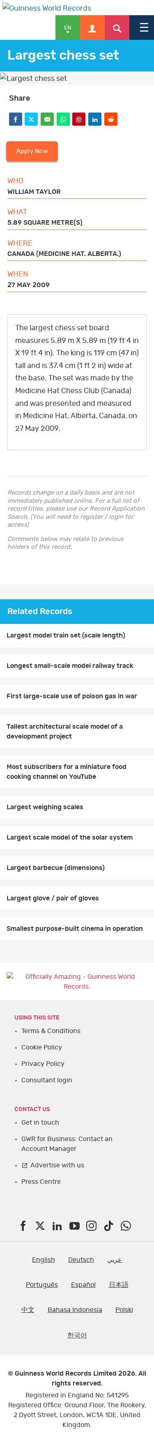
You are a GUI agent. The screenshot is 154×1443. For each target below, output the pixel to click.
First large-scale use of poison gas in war (72, 696)
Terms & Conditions (50, 1031)
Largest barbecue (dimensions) (56, 868)
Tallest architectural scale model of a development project (65, 731)
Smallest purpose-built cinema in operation (75, 928)
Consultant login (46, 1080)
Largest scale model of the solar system (70, 837)
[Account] (92, 27)
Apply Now (32, 151)
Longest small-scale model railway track (70, 666)
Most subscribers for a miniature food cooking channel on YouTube (66, 772)
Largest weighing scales (45, 807)
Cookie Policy (41, 1047)
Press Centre (41, 1181)
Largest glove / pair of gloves (53, 898)
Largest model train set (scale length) (66, 635)
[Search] (117, 27)
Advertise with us (57, 1165)
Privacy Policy (42, 1064)
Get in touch (40, 1122)
